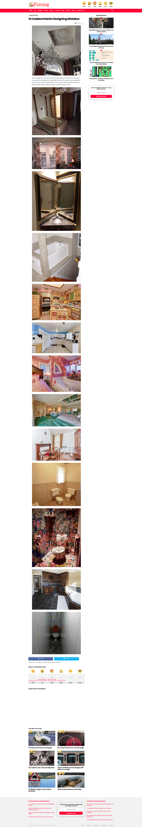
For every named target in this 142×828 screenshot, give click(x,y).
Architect (32, 662)
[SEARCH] (112, 10)
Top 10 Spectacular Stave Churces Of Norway (101, 47)
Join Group (89, 825)
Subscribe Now (101, 96)
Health (52, 10)
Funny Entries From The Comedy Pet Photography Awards (41, 804)
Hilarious (40, 662)
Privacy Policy (96, 825)
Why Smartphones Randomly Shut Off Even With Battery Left (99, 816)
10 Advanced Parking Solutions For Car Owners (99, 808)
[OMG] (59, 731)
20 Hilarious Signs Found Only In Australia (39, 790)
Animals (40, 10)
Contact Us (80, 10)
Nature (57, 10)
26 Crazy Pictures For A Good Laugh (71, 748)
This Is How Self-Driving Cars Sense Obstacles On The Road (100, 804)
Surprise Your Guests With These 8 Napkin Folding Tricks (41, 813)
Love (95, 6)
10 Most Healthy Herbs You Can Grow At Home (40, 817)
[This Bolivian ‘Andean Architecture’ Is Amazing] (101, 71)
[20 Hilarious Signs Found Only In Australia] (41, 780)
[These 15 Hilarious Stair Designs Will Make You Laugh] (71, 758)
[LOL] (30, 731)
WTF (106, 6)
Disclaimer (104, 825)
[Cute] (59, 773)
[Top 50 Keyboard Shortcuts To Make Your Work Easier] (101, 55)
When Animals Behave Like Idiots (70, 789)
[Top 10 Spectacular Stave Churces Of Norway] (101, 39)
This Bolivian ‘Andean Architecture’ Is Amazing (101, 79)
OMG (100, 6)
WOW (62, 10)
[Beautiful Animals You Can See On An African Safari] (101, 23)
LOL (89, 6)
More (73, 10)
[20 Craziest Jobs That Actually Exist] (41, 758)
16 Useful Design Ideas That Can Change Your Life (100, 819)
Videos (68, 10)
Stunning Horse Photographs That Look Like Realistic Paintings (39, 809)
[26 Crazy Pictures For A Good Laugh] (71, 738)
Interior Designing (49, 662)
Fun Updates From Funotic (39, 801)
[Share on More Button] (81, 658)
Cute (84, 6)
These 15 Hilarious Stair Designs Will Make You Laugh (70, 768)
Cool (111, 6)
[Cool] (34, 751)
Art (35, 10)
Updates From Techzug (96, 801)
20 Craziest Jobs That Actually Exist (41, 768)
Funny (46, 10)
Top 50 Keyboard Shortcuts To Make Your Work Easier (101, 63)
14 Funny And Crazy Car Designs (40, 748)
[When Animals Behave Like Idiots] (71, 780)
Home (30, 10)
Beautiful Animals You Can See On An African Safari (101, 31)
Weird (58, 662)
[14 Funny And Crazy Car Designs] (41, 738)
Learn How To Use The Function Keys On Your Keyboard (98, 812)
